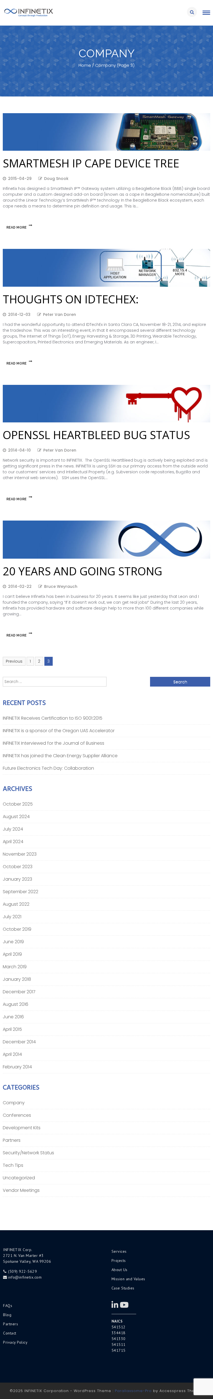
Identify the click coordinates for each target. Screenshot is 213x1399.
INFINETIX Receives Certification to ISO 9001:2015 (52, 718)
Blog (7, 1314)
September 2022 (20, 891)
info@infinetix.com (25, 1277)
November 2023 (20, 854)
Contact (9, 1333)
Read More (16, 227)
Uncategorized (19, 1178)
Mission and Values (128, 1278)
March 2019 (15, 967)
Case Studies (123, 1288)
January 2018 (17, 979)
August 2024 (16, 816)
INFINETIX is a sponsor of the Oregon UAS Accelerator (59, 730)
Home (84, 65)
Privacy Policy (15, 1342)
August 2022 (16, 904)
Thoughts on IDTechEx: (71, 299)
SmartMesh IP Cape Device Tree (91, 163)
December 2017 (19, 992)
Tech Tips (13, 1165)
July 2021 (12, 916)
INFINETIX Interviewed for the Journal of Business (53, 743)
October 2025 (18, 804)
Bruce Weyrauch (60, 586)
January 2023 (17, 879)
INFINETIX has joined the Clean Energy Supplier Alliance (60, 755)
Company (14, 1103)
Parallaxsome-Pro (133, 1390)
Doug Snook (56, 178)
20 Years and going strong (82, 571)
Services (119, 1251)
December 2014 (19, 1042)
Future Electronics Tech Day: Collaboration (48, 768)
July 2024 (13, 829)
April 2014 (12, 1054)
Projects (118, 1260)
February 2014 (17, 1067)
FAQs (7, 1305)
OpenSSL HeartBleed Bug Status (96, 434)
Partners (12, 1140)
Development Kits (21, 1128)
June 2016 (13, 1017)
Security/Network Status (28, 1153)
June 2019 (13, 942)
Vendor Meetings (21, 1190)
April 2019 (12, 954)
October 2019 (17, 929)
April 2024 (13, 841)
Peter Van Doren (59, 314)
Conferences (17, 1115)
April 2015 (12, 1029)
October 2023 (17, 866)
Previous (14, 661)
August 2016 (15, 1004)
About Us (119, 1269)
